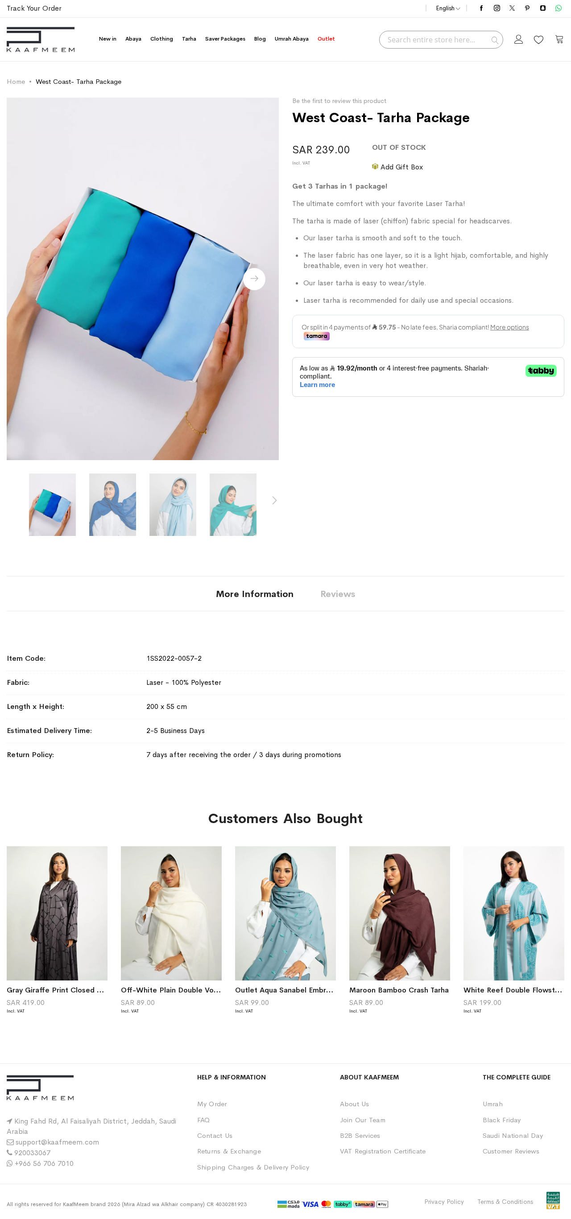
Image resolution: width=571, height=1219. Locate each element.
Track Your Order (34, 8)
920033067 (32, 1152)
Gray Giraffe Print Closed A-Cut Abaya (74, 990)
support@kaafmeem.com (57, 1142)
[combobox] (441, 40)
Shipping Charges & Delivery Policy (253, 1167)
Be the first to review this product (339, 101)
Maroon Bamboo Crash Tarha (399, 990)
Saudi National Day (513, 1135)
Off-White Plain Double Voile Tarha (181, 990)
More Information (255, 594)
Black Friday (502, 1120)
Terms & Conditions (505, 1202)
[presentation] (254, 279)
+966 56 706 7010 (44, 1163)
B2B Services (360, 1135)
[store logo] (40, 39)
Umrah (493, 1104)
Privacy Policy (444, 1202)
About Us (354, 1104)
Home (16, 81)
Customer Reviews (511, 1151)
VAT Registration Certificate (383, 1151)
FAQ (203, 1120)
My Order (212, 1104)
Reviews (337, 594)
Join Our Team (362, 1120)
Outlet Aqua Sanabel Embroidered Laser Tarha (314, 990)
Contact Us (214, 1135)
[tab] (255, 594)
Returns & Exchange (229, 1151)
